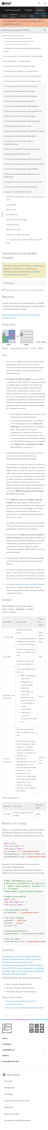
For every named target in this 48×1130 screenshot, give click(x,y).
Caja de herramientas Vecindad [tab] (18, 154)
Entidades (28, 10)
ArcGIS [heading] (4, 1038)
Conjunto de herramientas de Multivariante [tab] (22, 149)
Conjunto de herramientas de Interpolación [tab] (22, 121)
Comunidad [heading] (6, 1044)
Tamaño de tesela (19, 974)
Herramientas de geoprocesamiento (18, 38)
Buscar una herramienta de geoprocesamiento (25, 1008)
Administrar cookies (11, 1114)
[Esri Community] (31, 1031)
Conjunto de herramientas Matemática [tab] (20, 136)
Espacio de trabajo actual (13, 962)
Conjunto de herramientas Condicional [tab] (21, 86)
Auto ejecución (8, 956)
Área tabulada (11, 205)
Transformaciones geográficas (15, 965)
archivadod (35, 266)
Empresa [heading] (5, 1055)
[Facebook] (31, 1026)
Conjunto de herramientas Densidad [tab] (20, 91)
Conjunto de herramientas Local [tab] (18, 126)
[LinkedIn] (42, 1026)
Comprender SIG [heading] (8, 1050)
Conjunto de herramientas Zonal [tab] (18, 192)
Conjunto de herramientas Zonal (17, 44)
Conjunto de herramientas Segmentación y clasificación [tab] (21, 175)
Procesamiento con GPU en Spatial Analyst (19, 66)
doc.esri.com (16, 24)
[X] (37, 1026)
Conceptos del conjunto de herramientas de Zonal (24, 241)
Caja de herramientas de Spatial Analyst (19, 41)
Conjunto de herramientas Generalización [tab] (22, 106)
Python (44, 16)
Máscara (32, 965)
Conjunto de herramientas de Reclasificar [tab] (22, 169)
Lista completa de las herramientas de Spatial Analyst (23, 56)
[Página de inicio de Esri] (6, 3)
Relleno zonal (11, 210)
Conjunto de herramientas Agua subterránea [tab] (23, 111)
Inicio (5, 16)
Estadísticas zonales (13, 230)
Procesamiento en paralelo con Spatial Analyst (20, 71)
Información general (12, 10)
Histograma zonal (12, 225)
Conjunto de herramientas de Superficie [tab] (21, 187)
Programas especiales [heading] (10, 1061)
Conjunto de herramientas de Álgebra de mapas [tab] (25, 131)
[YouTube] (42, 1031)
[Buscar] (39, 3)
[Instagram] (37, 1031)
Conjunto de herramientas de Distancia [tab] (21, 96)
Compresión (35, 959)
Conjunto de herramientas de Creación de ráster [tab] (25, 164)
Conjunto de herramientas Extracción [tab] (20, 101)
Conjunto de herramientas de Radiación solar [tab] (23, 182)
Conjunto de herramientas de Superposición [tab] (23, 159)
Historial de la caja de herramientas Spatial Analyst (22, 81)
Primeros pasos (14, 16)
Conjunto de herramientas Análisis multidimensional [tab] (18, 142)
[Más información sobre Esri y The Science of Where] (7, 1029)
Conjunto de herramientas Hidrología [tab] (20, 116)
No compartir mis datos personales (17, 1120)
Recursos (40, 10)
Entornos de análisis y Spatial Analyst (17, 61)
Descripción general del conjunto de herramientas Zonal (25, 198)
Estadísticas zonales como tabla (17, 235)
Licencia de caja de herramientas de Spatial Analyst (22, 76)
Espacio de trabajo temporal (23, 971)
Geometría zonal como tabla (16, 220)
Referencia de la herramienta (33, 16)
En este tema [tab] (8, 283)
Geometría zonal (12, 215)
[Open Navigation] (45, 3)
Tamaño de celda (23, 956)
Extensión (29, 962)
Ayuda (23, 16)
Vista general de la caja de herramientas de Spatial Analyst (22, 49)
